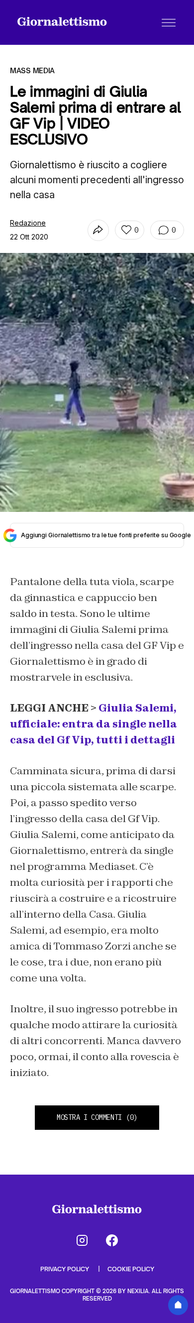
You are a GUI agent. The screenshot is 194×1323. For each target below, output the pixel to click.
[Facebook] (112, 1240)
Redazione (28, 223)
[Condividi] (98, 230)
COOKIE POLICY (130, 1269)
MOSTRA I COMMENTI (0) (97, 1117)
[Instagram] (82, 1240)
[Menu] (169, 22)
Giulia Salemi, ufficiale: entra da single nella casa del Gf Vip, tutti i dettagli (93, 724)
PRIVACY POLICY (65, 1269)
